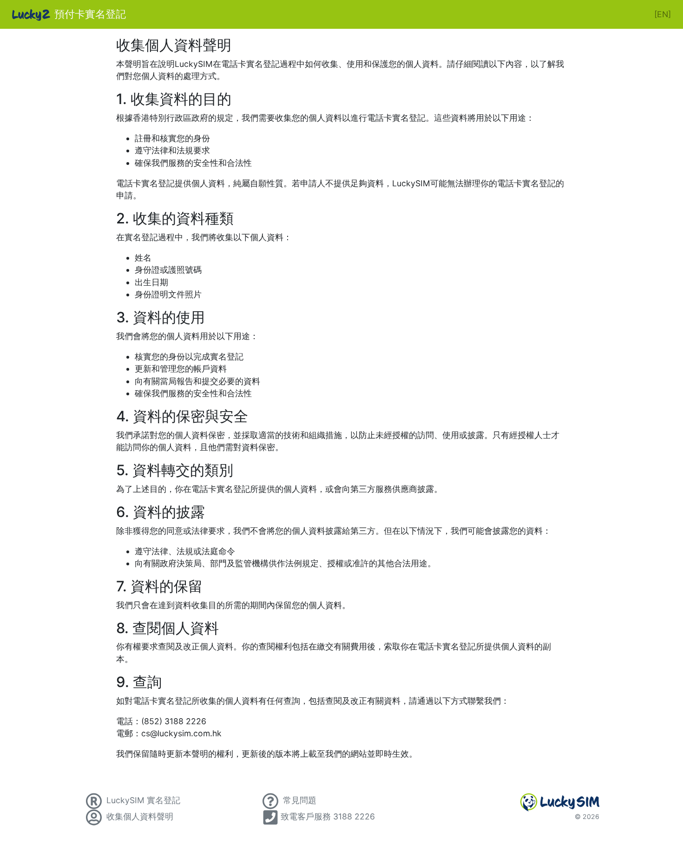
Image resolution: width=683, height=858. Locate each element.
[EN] (662, 14)
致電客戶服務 (328, 816)
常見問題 (298, 800)
